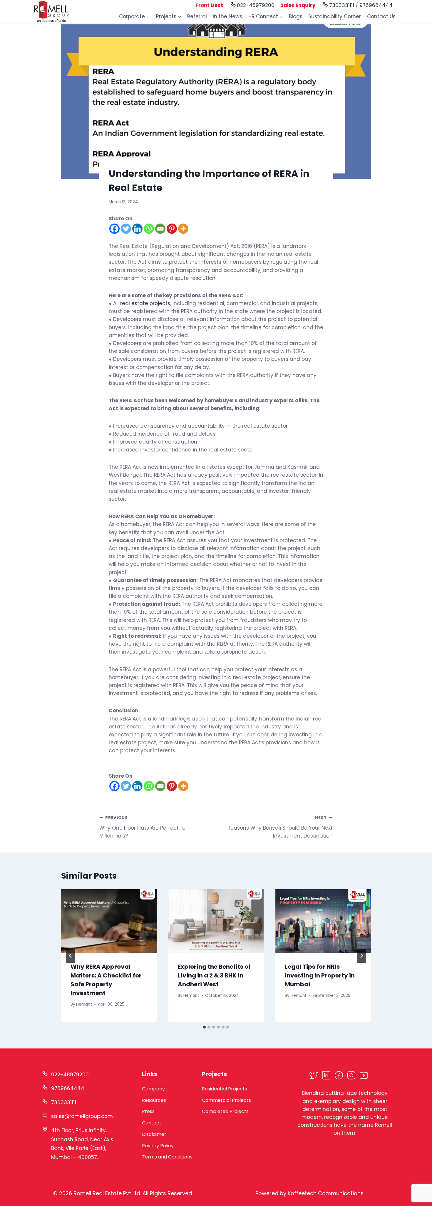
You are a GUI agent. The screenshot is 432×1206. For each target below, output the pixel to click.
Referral (197, 16)
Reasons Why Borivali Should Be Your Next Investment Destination (280, 827)
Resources (154, 1100)
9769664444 (376, 5)
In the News (227, 16)
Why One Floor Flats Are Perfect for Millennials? (143, 827)
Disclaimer (154, 1134)
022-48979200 (255, 5)
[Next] (361, 956)
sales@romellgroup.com (82, 1116)
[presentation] (109, 921)
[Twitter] (126, 229)
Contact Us (381, 16)
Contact (151, 1122)
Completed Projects (225, 1111)
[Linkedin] (137, 229)
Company (153, 1088)
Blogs (295, 16)
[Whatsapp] (149, 229)
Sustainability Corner (334, 16)
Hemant (84, 1004)
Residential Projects (224, 1088)
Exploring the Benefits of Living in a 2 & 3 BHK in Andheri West (214, 975)
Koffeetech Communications (326, 1193)
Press (148, 1111)
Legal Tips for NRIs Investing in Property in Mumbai (320, 975)
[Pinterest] (172, 229)
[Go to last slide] (70, 956)
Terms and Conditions (167, 1156)
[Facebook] (114, 229)
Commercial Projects (226, 1100)
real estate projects (145, 303)
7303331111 (341, 5)
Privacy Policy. (158, 1145)
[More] (183, 229)
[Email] (160, 229)
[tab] (204, 1027)
